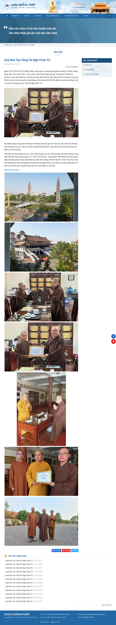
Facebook (57, 550)
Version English (72, 67)
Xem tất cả (106, 605)
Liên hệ (85, 16)
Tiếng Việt (76, 4)
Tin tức (26, 16)
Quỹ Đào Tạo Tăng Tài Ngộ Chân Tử (19, 561)
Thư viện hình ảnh (52, 16)
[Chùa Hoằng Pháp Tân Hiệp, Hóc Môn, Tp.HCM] (58, 5)
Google (67, 550)
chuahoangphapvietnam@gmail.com (93, 614)
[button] (109, 16)
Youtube (56, 622)
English (83, 4)
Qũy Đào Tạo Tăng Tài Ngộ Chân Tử (19, 564)
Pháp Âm (37, 16)
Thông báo (90, 70)
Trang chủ (8, 45)
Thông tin (15, 16)
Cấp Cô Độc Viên (92, 74)
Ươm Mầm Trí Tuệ (20, 45)
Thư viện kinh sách (71, 16)
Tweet (76, 550)
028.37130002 (88, 617)
